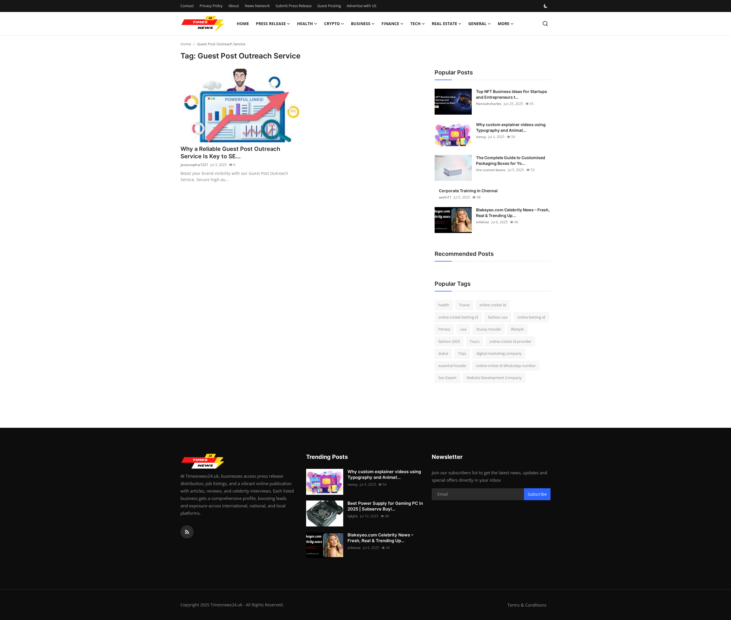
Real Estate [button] (444, 23)
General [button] (477, 23)
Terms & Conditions (526, 605)
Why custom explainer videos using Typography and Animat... (511, 127)
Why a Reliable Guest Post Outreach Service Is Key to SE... (230, 152)
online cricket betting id (458, 317)
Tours (474, 341)
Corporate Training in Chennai (468, 190)
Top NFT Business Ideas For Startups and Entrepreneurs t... (511, 94)
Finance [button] (390, 23)
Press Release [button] (271, 23)
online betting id (531, 317)
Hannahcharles (488, 103)
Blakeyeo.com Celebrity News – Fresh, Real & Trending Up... (513, 212)
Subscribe (537, 494)
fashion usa (497, 317)
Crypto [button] (332, 23)
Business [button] (360, 23)
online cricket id (492, 304)
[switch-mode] (546, 6)
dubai (443, 353)
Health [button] (305, 23)
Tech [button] (415, 23)
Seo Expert (447, 377)
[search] (545, 23)
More (503, 23)
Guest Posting (329, 5)
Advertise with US (361, 5)
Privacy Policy (211, 5)
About (233, 5)
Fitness (444, 329)
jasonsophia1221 (194, 164)
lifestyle (517, 329)
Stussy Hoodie (488, 329)
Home (243, 23)
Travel (464, 304)
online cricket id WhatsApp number (506, 365)
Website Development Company (494, 377)
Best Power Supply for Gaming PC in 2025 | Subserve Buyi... (385, 506)
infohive (482, 222)
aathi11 (445, 197)
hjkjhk (353, 516)
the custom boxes (490, 169)
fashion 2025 (449, 341)
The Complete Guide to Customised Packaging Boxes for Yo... (510, 160)
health (443, 304)
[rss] (187, 531)
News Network (257, 5)
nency (481, 136)
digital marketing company (499, 353)
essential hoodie (452, 365)
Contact (187, 5)
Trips (462, 353)
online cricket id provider (510, 341)
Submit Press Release (294, 5)
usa (463, 329)
